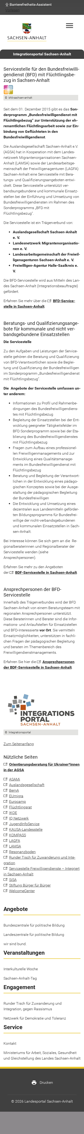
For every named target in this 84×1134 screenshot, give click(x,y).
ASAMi (14, 779)
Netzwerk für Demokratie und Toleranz (35, 1018)
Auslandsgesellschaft (26, 785)
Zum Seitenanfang (19, 744)
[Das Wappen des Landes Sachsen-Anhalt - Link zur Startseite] (27, 32)
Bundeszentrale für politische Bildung (34, 925)
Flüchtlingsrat (20, 807)
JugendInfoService (24, 824)
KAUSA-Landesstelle (25, 829)
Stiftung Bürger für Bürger (30, 885)
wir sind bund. (15, 944)
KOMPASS (17, 835)
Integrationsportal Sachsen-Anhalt (42, 54)
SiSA (13, 879)
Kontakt (10, 1043)
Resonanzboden (22, 852)
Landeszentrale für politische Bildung (34, 934)
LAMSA (15, 846)
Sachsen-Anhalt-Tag (20, 978)
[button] (28, 4)
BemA (14, 790)
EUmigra (16, 796)
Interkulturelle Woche (21, 969)
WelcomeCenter (22, 891)
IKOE (13, 812)
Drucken (42, 1082)
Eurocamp (17, 801)
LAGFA (14, 840)
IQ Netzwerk (19, 818)
